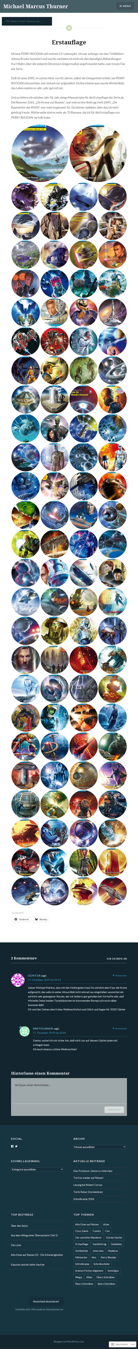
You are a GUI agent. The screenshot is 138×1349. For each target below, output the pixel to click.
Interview (98, 1250)
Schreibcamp (82, 1263)
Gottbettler (81, 1250)
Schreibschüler (102, 1263)
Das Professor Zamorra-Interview (92, 1170)
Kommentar (114, 1109)
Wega (78, 1277)
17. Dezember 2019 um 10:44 (49, 1032)
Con (107, 1230)
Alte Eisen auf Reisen (87, 1224)
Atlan (106, 1224)
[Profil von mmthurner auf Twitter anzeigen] (16, 1146)
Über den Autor (19, 1225)
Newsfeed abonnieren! (46, 1301)
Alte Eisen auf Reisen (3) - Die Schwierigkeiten (37, 1254)
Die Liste (16, 1245)
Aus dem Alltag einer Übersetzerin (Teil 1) (34, 1235)
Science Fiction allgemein (89, 1270)
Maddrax (113, 1250)
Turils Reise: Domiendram (88, 1191)
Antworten (121, 975)
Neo (94, 1257)
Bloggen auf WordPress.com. (69, 1341)
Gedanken (116, 1244)
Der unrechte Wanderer (88, 1237)
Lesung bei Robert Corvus (87, 1184)
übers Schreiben (106, 1283)
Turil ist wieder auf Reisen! (88, 1177)
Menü (127, 6)
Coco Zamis (81, 1230)
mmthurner (43, 1028)
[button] (40, 153)
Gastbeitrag (99, 1244)
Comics (97, 1230)
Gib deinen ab (117, 958)
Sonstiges (113, 1270)
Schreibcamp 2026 (83, 1198)
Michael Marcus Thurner (35, 6)
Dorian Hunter (114, 1237)
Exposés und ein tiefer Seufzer (28, 1264)
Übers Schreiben (106, 1277)
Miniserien (81, 1257)
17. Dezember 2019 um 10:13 (44, 979)
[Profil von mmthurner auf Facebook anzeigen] (12, 1146)
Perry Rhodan (108, 1257)
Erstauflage (81, 1244)
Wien (89, 1277)
